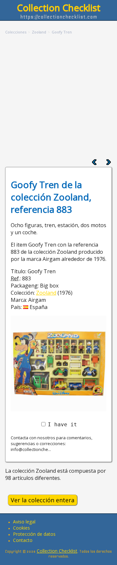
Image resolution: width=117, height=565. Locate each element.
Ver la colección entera (42, 500)
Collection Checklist (58, 7)
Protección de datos (34, 534)
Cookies (21, 528)
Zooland (46, 292)
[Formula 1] (108, 163)
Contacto (22, 540)
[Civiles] (94, 163)
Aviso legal (24, 522)
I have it (62, 424)
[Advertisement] (58, 97)
